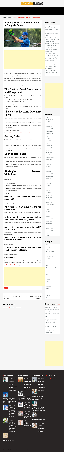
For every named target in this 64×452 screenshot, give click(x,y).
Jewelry (47, 272)
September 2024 (50, 133)
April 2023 (48, 169)
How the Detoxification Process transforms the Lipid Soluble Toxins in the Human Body (13, 427)
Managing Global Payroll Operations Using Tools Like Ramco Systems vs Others (52, 27)
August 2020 (49, 233)
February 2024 (49, 147)
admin (7, 49)
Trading (48, 295)
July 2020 (48, 235)
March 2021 (48, 216)
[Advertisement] (26, 59)
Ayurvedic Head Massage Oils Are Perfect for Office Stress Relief (10, 401)
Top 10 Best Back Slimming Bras (27, 425)
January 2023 (49, 171)
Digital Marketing (50, 251)
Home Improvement (41, 8)
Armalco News (27, 449)
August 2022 (49, 183)
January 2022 (49, 195)
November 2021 (49, 199)
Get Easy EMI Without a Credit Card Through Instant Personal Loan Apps (52, 39)
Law (47, 277)
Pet (47, 283)
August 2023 (49, 159)
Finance (48, 260)
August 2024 (49, 136)
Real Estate (48, 286)
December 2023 (49, 152)
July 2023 (48, 162)
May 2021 (48, 211)
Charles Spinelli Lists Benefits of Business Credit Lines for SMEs (52, 33)
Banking (48, 247)
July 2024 (48, 138)
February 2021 (49, 218)
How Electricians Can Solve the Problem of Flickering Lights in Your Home (51, 49)
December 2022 (49, 173)
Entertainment (49, 256)
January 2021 (49, 221)
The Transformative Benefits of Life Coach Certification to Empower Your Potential (38, 397)
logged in (10, 307)
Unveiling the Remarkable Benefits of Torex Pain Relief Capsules (12, 412)
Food (47, 263)
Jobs (47, 274)
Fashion (48, 258)
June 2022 (48, 188)
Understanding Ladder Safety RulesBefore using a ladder (51, 72)
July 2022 (48, 185)
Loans (47, 281)
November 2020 (50, 226)
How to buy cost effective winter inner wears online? (24, 399)
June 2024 (48, 140)
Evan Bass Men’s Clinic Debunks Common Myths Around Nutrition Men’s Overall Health (13, 386)
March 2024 (49, 145)
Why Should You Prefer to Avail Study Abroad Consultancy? (41, 384)
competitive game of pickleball (11, 264)
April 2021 (48, 214)
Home (8, 8)
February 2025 (49, 128)
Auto (12, 8)
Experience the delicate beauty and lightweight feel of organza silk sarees (27, 385)
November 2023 (50, 154)
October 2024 (49, 131)
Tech (57, 8)
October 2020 (49, 228)
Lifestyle (51, 8)
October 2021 (49, 202)
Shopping (48, 288)
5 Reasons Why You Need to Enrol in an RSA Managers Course (41, 430)
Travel (47, 297)
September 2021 (50, 204)
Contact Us (33, 13)
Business (18, 8)
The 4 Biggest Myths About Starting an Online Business (39, 420)
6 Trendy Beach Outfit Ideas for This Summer (27, 416)
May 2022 (48, 190)
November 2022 (50, 176)
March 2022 (49, 192)
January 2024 (49, 150)
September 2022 (50, 181)
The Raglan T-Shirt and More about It (27, 407)
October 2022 (49, 178)
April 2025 (48, 124)
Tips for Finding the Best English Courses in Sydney (38, 409)
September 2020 (50, 230)
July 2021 (48, 207)
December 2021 (49, 197)
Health (32, 8)
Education (26, 8)
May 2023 (48, 166)
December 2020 (50, 223)
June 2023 (48, 164)
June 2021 (48, 209)
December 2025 (49, 119)
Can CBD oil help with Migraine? (8, 441)
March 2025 (49, 126)
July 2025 (48, 121)
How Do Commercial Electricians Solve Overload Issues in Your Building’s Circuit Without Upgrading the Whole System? (51, 57)
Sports (6, 287)
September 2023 (50, 157)
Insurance (48, 270)
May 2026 (48, 117)
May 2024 (48, 143)
